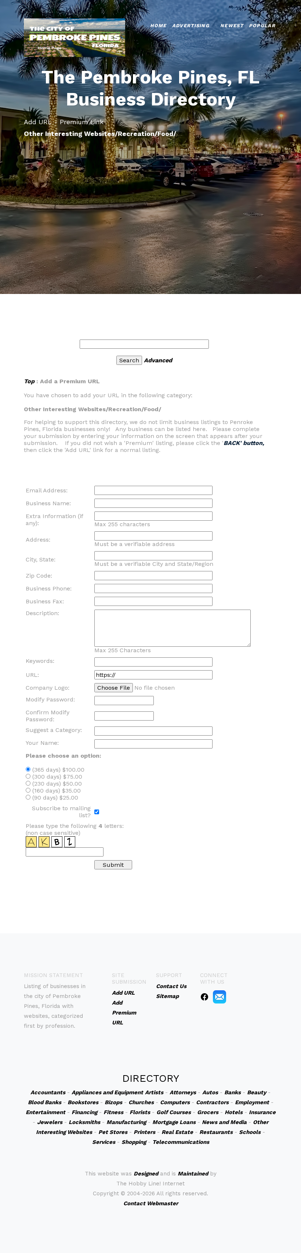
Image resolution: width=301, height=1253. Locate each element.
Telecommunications (180, 1142)
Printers (144, 1132)
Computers (175, 1102)
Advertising (190, 25)
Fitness (113, 1112)
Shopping (134, 1142)
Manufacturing (126, 1122)
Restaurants (216, 1132)
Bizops (113, 1102)
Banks (232, 1092)
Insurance (262, 1112)
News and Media (224, 1122)
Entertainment (45, 1112)
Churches (141, 1102)
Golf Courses (173, 1112)
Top (29, 381)
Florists (140, 1112)
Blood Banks (44, 1102)
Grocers (207, 1112)
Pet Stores (112, 1132)
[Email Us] (219, 996)
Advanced (158, 360)
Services (103, 1142)
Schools (250, 1132)
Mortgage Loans (174, 1122)
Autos (210, 1092)
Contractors (212, 1102)
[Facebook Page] (204, 996)
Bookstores (83, 1102)
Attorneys (183, 1092)
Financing (84, 1112)
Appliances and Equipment (107, 1092)
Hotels (234, 1112)
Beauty (256, 1092)
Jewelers (49, 1122)
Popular (262, 25)
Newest (231, 25)
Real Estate (177, 1132)
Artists (154, 1092)
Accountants (47, 1092)
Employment (252, 1102)
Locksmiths (84, 1122)
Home (158, 25)
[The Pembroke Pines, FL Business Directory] (74, 37)
